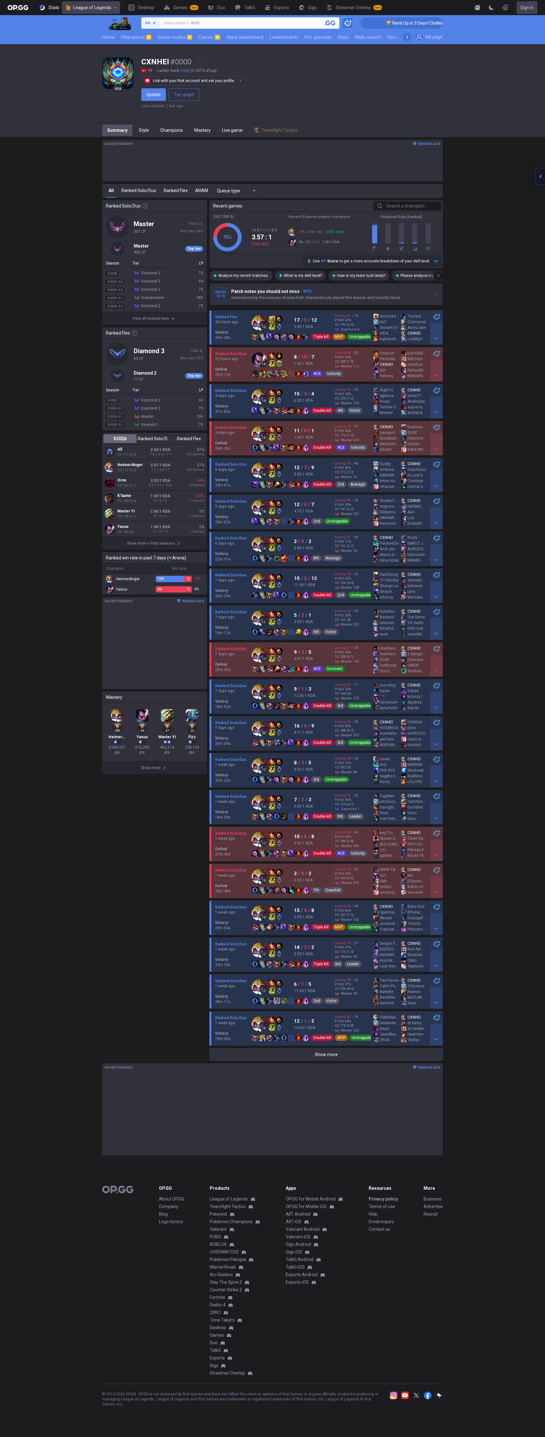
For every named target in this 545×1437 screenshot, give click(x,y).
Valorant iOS (298, 1236)
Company (168, 1206)
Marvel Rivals (223, 1267)
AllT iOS (294, 1221)
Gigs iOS (294, 1251)
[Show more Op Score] (435, 261)
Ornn (121, 480)
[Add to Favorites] (198, 61)
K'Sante (124, 496)
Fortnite (217, 1297)
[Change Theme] (491, 7)
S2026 (120, 438)
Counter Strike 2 (226, 1289)
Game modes (174, 37)
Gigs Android (298, 1244)
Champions (135, 37)
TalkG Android (300, 1259)
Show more (326, 1054)
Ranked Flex (189, 438)
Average (357, 484)
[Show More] (477, 7)
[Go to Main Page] (18, 7)
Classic (208, 37)
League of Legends (92, 7)
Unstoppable (360, 337)
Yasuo (123, 526)
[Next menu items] (407, 37)
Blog (163, 1214)
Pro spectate (318, 37)
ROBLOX (218, 1244)
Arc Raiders (221, 1274)
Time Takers (222, 1320)
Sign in (527, 7)
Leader (355, 816)
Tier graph (184, 94)
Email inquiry (381, 1221)
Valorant (218, 1229)
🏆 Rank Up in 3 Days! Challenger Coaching (385, 23)
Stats (343, 37)
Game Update (401, 37)
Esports (217, 1357)
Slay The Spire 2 (226, 1282)
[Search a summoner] (329, 23)
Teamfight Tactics (228, 1206)
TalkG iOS (295, 1267)
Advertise (433, 1206)
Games (217, 1335)
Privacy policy (383, 1198)
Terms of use (382, 1206)
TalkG (215, 1350)
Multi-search (368, 37)
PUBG (215, 1236)
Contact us (379, 1229)
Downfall (333, 890)
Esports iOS (297, 1282)
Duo (214, 1342)
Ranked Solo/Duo (154, 438)
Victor (354, 410)
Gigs (214, 1365)
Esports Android (302, 1274)
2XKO (215, 1312)
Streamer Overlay (227, 1373)
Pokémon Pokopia (228, 1259)
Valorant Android (302, 1229)
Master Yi (126, 511)
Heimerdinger (130, 465)
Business (433, 1198)
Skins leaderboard (244, 37)
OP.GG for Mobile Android (311, 1198)
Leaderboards (284, 37)
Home (108, 37)
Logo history (171, 1221)
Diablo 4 (218, 1304)
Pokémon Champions (231, 1221)
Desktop (218, 1327)
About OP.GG (171, 1198)
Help (373, 1214)
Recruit (431, 1214)
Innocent (335, 669)
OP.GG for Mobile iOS (306, 1206)
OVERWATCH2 (224, 1251)
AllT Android (298, 1214)
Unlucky (334, 373)
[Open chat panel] (540, 176)
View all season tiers (150, 318)
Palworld (218, 1214)
